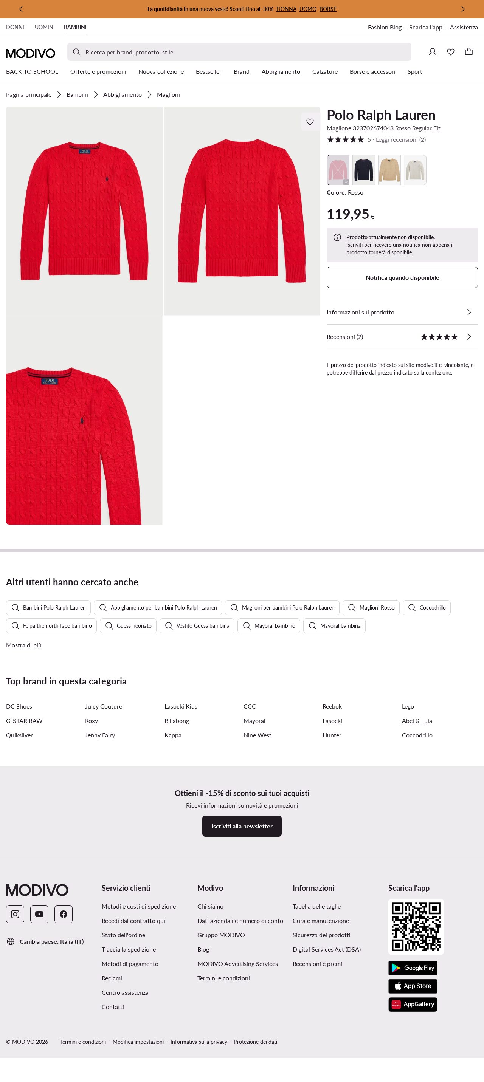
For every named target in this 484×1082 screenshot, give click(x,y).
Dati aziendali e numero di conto (240, 920)
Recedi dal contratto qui (133, 920)
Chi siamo (210, 906)
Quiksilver (19, 734)
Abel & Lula (417, 720)
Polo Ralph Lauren (381, 114)
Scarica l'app (429, 27)
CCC (250, 706)
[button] (84, 211)
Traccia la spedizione (129, 949)
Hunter (332, 734)
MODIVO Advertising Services (242, 963)
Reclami (112, 977)
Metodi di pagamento (130, 963)
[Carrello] (469, 52)
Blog (239, 949)
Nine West (257, 734)
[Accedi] (433, 52)
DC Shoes (19, 706)
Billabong (176, 720)
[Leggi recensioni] (469, 337)
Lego (408, 706)
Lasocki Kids (180, 706)
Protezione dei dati (255, 1042)
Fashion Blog (388, 27)
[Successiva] (463, 9)
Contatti (113, 1006)
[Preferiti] (451, 52)
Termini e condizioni (242, 977)
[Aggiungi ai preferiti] (311, 122)
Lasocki (332, 720)
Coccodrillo (417, 734)
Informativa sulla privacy (199, 1042)
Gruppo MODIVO (242, 934)
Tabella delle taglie (317, 906)
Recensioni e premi (317, 963)
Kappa (173, 734)
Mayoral (254, 720)
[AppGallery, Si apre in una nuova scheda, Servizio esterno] (412, 1004)
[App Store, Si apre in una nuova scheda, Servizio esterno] (412, 986)
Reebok (332, 706)
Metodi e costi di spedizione (139, 906)
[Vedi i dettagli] (469, 312)
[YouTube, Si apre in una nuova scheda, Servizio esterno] (39, 914)
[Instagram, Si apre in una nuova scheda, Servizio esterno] (15, 914)
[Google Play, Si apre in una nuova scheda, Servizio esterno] (412, 968)
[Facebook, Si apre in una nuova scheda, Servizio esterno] (63, 914)
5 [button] (376, 139)
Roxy (91, 720)
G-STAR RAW (24, 720)
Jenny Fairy (100, 734)
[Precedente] (21, 9)
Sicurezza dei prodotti (322, 934)
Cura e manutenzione (321, 920)
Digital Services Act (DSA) (327, 949)
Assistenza (464, 27)
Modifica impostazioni (138, 1042)
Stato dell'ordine (123, 934)
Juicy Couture (103, 706)
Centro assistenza (125, 992)
